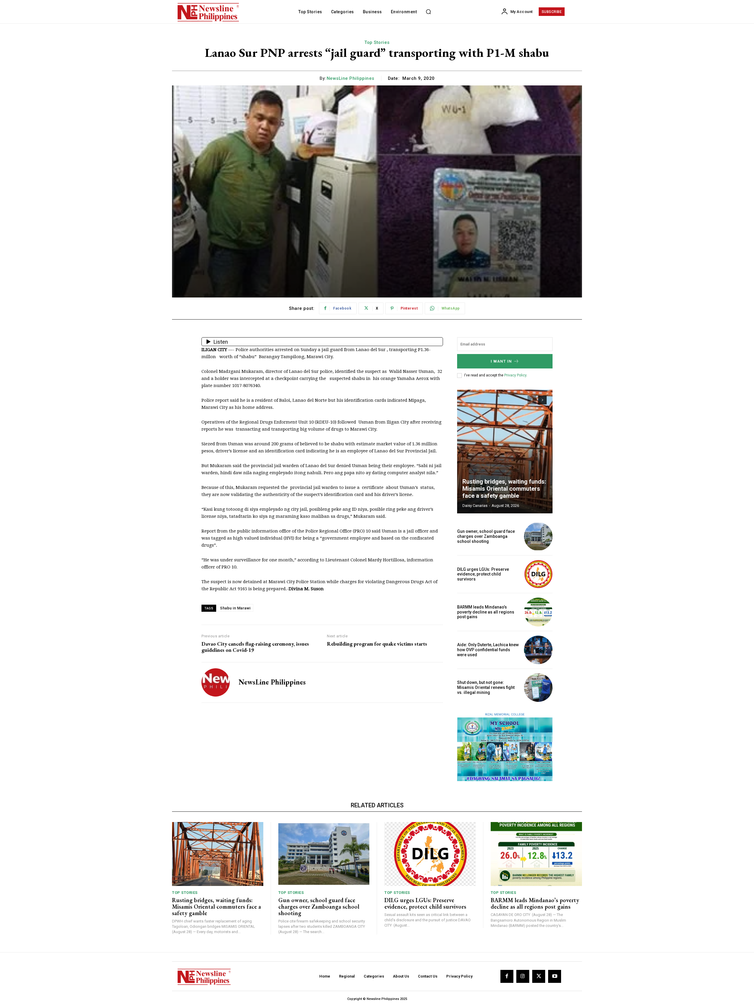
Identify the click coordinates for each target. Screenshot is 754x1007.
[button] (428, 11)
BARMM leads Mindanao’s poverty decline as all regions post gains (485, 612)
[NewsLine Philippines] (215, 682)
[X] (538, 976)
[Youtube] (554, 976)
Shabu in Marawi (235, 608)
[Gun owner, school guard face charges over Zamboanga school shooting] (538, 536)
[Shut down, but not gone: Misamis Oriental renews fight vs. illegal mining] (538, 687)
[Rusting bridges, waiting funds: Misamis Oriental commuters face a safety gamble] (505, 451)
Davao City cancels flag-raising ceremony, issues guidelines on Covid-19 (255, 647)
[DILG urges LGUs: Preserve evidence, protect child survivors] (538, 574)
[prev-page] (532, 400)
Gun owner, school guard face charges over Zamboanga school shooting (486, 536)
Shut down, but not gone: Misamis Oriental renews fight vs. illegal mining (486, 687)
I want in (501, 361)
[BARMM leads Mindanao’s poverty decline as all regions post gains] (538, 612)
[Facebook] (506, 976)
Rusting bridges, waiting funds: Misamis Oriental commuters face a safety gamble (504, 488)
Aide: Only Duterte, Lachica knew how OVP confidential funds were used (488, 649)
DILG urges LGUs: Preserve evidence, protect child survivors (483, 574)
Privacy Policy (515, 375)
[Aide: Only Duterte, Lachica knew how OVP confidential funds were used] (538, 650)
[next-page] (542, 400)
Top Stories (377, 42)
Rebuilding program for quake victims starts (377, 644)
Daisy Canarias (474, 505)
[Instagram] (522, 976)
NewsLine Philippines (350, 78)
